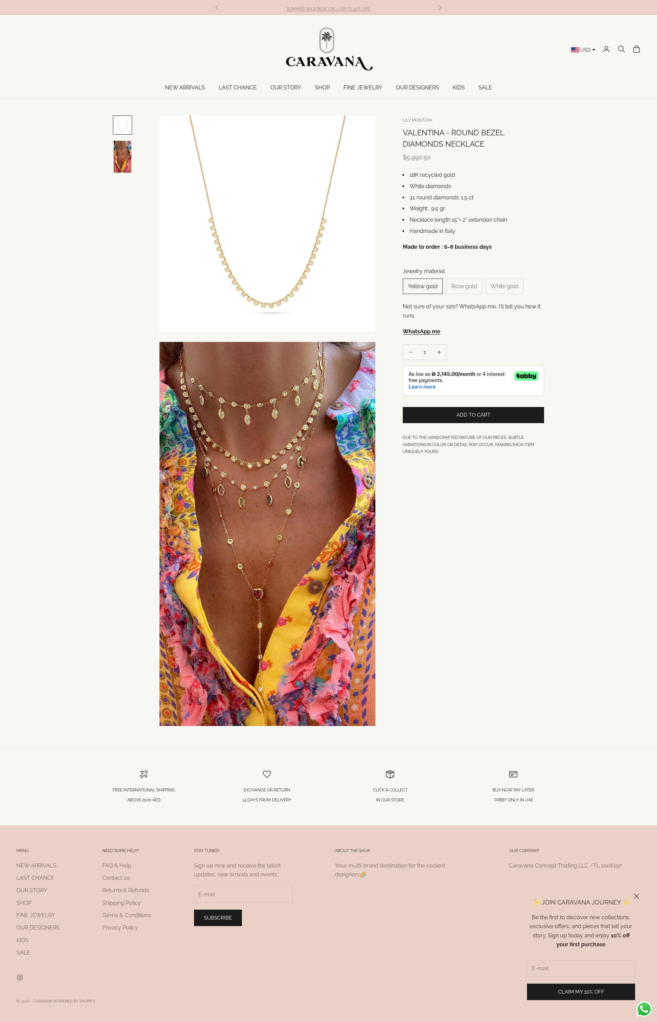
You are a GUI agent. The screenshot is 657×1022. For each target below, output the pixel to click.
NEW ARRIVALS (185, 87)
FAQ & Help (116, 865)
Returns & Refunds (125, 890)
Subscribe (218, 918)
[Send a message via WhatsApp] (644, 1009)
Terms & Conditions (126, 915)
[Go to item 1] (122, 125)
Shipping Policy (121, 903)
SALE (485, 87)
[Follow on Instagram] (19, 977)
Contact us (116, 878)
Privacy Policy (120, 927)
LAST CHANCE (238, 87)
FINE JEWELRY (363, 87)
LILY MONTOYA (417, 120)
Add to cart (473, 415)
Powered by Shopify (74, 1001)
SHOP (322, 87)
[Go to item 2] (122, 156)
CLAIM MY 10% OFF (581, 992)
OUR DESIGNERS (417, 87)
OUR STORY (285, 87)
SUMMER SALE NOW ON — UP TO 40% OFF (328, 7)
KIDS (459, 87)
